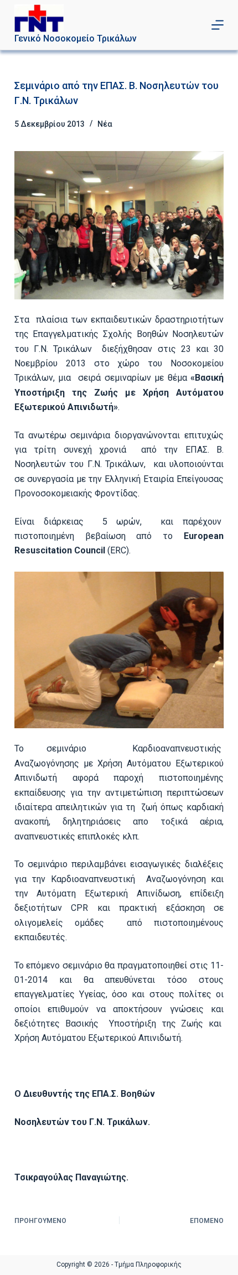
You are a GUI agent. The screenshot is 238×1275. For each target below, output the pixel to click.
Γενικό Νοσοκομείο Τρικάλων (75, 38)
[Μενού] (217, 25)
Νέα (104, 124)
